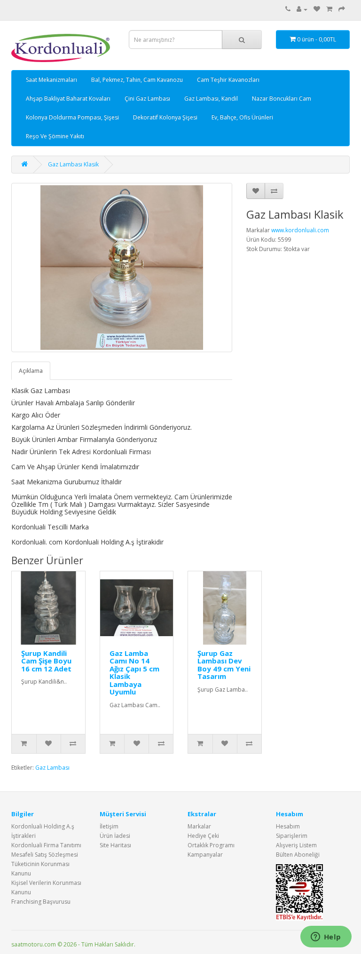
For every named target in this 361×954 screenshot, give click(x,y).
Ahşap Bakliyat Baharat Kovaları (68, 98)
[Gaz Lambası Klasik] (121, 267)
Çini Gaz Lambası (147, 98)
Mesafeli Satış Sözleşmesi (44, 855)
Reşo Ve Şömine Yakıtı (55, 136)
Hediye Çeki (203, 836)
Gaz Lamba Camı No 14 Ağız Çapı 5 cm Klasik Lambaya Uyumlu (134, 672)
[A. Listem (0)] (317, 9)
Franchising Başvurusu (41, 902)
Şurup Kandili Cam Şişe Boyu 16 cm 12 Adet (46, 660)
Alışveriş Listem (296, 845)
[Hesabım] (302, 9)
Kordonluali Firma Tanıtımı (46, 845)
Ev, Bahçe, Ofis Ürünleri (242, 117)
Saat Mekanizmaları (51, 80)
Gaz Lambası (52, 768)
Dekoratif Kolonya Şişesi (165, 117)
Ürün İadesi (115, 836)
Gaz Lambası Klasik (73, 164)
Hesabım (288, 826)
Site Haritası (115, 845)
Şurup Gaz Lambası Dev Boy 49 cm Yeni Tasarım (224, 664)
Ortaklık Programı (211, 845)
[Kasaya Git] (341, 9)
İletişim (109, 826)
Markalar (199, 826)
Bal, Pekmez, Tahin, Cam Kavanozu (137, 80)
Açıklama (31, 371)
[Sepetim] (329, 9)
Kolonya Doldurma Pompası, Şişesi (72, 117)
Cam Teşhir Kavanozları (228, 80)
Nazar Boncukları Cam (281, 98)
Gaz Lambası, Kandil (211, 98)
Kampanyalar (205, 855)
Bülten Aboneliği (298, 855)
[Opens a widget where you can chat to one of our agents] (326, 937)
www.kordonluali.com (300, 230)
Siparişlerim (291, 836)
